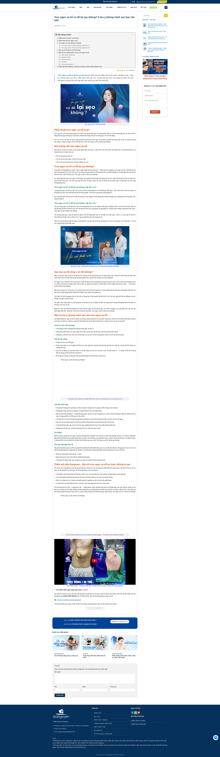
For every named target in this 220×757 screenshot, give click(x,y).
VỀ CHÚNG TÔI (98, 730)
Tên (56, 686)
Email (84, 686)
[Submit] (166, 15)
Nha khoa (134, 7)
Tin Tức (153, 7)
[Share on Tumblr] (102, 608)
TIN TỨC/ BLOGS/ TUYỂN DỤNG (103, 734)
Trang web (113, 686)
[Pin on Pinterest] (96, 608)
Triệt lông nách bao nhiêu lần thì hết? (157, 43)
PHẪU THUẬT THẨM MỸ (100, 720)
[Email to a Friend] (93, 608)
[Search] (166, 7)
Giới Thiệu (71, 7)
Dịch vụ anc (97, 716)
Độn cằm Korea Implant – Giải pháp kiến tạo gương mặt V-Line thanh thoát (157, 25)
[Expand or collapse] (134, 34)
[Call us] (135, 712)
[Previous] (52, 648)
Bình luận (58, 672)
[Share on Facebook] (87, 608)
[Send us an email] (132, 1)
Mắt (81, 7)
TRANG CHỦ (97, 713)
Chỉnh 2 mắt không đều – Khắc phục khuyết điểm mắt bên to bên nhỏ (157, 50)
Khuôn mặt (97, 7)
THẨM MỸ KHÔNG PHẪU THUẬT (103, 723)
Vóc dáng (109, 7)
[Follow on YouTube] (134, 1)
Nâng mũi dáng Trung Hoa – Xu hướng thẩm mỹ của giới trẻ (157, 37)
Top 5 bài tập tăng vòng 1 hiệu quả (157, 32)
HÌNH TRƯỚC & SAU (100, 727)
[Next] (137, 648)
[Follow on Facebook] (130, 1)
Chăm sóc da (121, 7)
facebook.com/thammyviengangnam (69, 600)
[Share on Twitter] (90, 608)
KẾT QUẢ (143, 7)
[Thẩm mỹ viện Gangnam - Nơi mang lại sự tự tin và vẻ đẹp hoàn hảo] (58, 7)
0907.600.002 (162, 1)
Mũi (88, 7)
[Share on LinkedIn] (99, 608)
